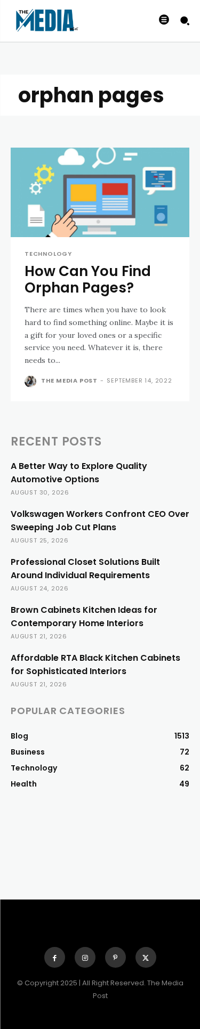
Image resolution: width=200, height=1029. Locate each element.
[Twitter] (145, 957)
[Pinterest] (115, 957)
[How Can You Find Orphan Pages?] (100, 192)
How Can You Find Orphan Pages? (88, 279)
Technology (48, 254)
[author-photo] (32, 381)
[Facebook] (54, 957)
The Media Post (69, 380)
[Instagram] (85, 957)
